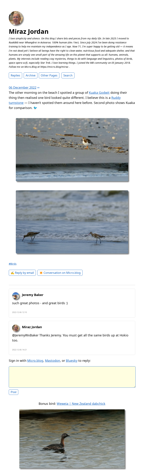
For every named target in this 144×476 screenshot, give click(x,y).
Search (68, 75)
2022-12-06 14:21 (19, 349)
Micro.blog (35, 360)
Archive (30, 75)
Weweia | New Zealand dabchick (81, 403)
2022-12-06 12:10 (19, 312)
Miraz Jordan (29, 31)
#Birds (13, 263)
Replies (15, 75)
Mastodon (52, 360)
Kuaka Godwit (99, 92)
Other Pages (49, 75)
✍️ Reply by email (22, 273)
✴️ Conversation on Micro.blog (60, 273)
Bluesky (71, 360)
